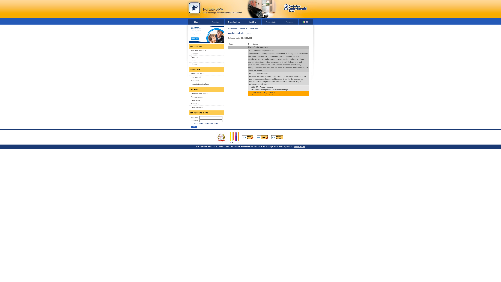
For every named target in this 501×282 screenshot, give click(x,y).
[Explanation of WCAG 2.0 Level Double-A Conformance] (278, 137)
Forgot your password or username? (206, 123)
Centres (194, 57)
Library (194, 64)
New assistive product (200, 93)
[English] (307, 22)
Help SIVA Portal (197, 73)
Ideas (193, 61)
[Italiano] (304, 22)
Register (289, 22)
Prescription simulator (200, 84)
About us (215, 22)
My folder (195, 81)
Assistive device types (249, 29)
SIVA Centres (234, 22)
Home (196, 22)
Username (194, 117)
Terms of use (299, 147)
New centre (195, 100)
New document (197, 107)
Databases (232, 29)
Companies (195, 54)
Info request (196, 77)
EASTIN (252, 22)
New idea (195, 104)
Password (194, 120)
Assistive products (198, 50)
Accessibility (271, 22)
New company (197, 97)
